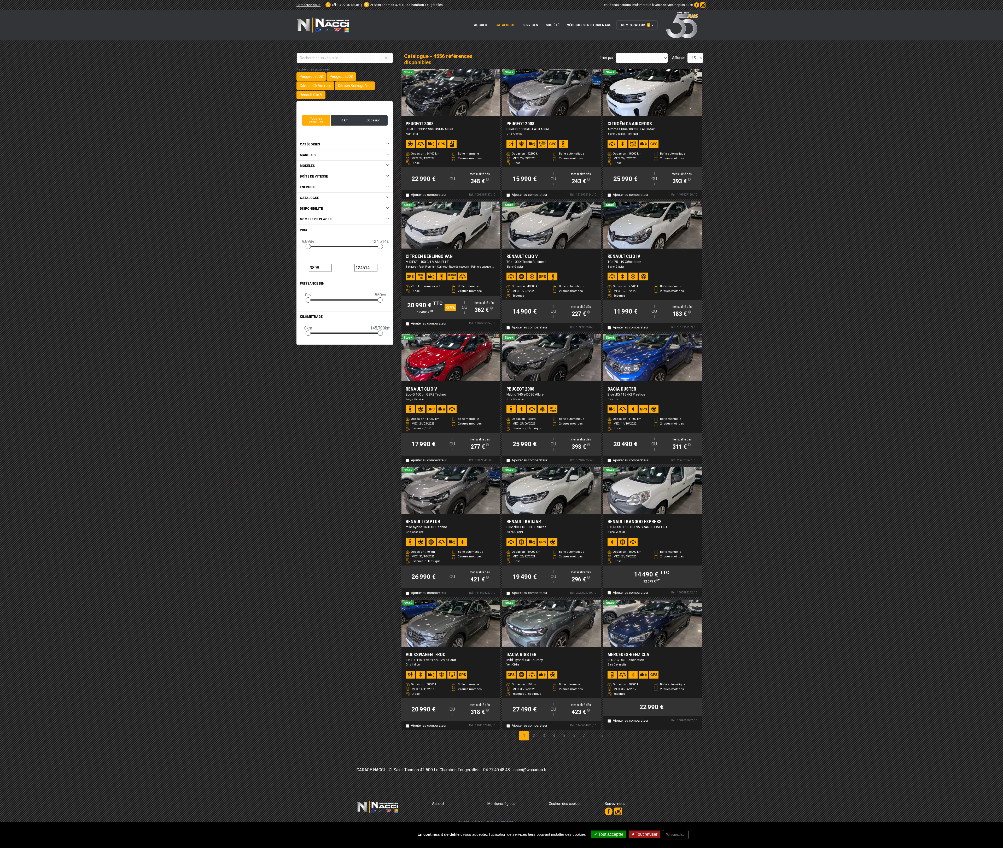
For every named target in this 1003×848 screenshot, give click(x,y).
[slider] (308, 246)
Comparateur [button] (635, 25)
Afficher (678, 58)
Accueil (481, 25)
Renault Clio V (311, 95)
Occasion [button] (373, 120)
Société (552, 25)
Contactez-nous (308, 5)
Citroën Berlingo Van (355, 86)
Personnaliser (676, 835)
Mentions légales (501, 804)
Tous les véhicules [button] (316, 120)
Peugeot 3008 (311, 76)
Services (530, 25)
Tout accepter (610, 834)
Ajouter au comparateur (428, 195)
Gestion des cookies (565, 804)
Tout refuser (646, 834)
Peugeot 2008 (341, 76)
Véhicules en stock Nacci (590, 25)
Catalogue (505, 25)
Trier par (607, 58)
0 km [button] (344, 120)
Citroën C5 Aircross (315, 86)
